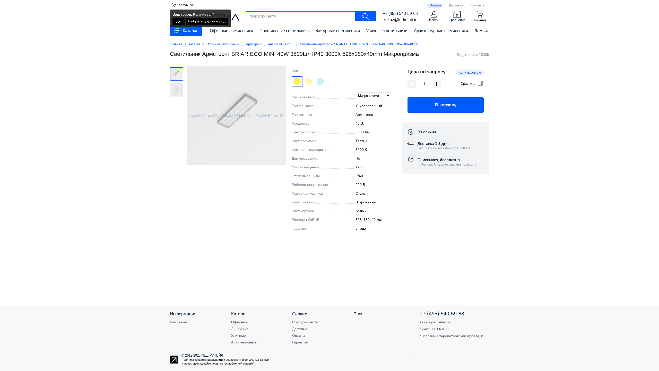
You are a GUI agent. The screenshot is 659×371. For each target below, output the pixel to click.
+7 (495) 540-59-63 (400, 13)
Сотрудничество (305, 322)
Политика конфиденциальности (202, 359)
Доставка (299, 329)
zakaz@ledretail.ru (400, 20)
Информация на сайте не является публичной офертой (217, 363)
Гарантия (300, 342)
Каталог (194, 44)
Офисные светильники (223, 44)
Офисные (239, 322)
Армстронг (254, 44)
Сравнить (468, 83)
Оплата (298, 335)
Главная (176, 44)
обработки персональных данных (248, 359)
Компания (178, 322)
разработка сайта (433, 352)
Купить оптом (469, 72)
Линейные (239, 329)
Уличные (238, 335)
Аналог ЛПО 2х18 (280, 44)
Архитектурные (244, 342)
